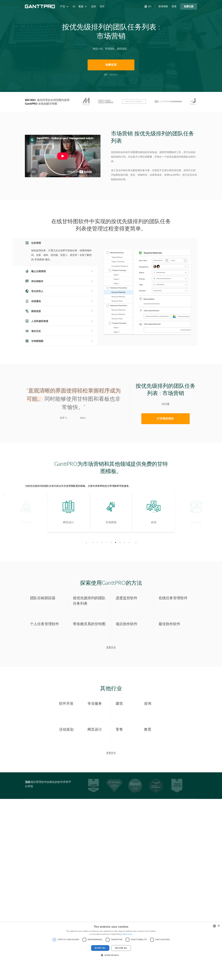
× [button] (218, 926)
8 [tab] (124, 542)
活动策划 (66, 729)
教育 (147, 729)
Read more (127, 934)
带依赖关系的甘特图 (89, 624)
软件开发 (66, 703)
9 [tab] (129, 542)
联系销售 (163, 6)
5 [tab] (111, 542)
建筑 (119, 703)
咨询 (147, 703)
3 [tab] (102, 542)
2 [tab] (97, 542)
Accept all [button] (100, 948)
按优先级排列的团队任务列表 (89, 600)
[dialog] (111, 941)
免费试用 (111, 65)
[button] (111, 955)
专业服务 (94, 703)
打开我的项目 (165, 418)
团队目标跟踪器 (42, 598)
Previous (85, 543)
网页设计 (94, 729)
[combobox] (214, 925)
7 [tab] (120, 542)
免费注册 (188, 6)
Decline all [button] (121, 948)
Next (136, 543)
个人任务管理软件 (44, 624)
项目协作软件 (126, 624)
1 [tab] (92, 542)
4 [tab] (106, 542)
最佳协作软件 (169, 624)
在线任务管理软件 (173, 598)
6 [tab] (115, 542)
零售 (119, 729)
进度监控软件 (126, 598)
